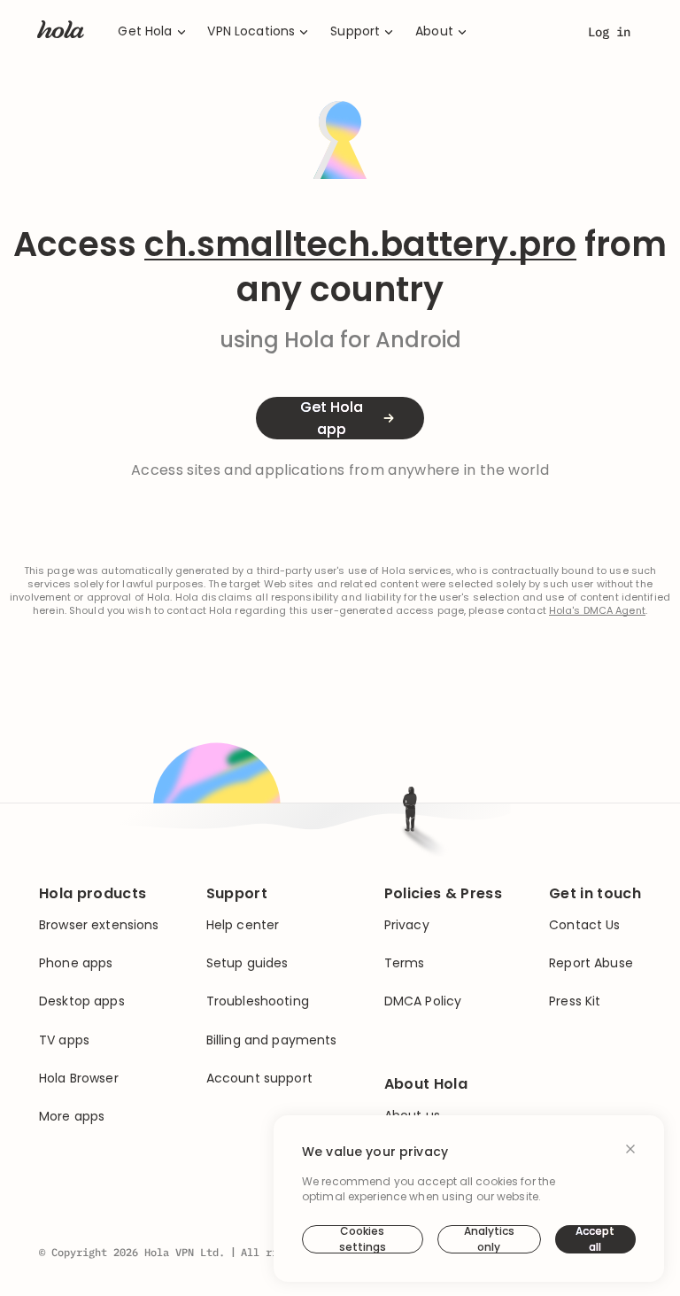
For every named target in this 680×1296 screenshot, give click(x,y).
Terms (404, 963)
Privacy (406, 925)
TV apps (64, 1040)
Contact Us (584, 925)
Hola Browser (79, 1078)
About (434, 31)
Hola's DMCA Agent (597, 610)
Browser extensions (99, 925)
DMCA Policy (423, 1001)
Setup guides (247, 963)
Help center (243, 925)
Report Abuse (591, 963)
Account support (259, 1078)
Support (355, 31)
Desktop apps (82, 1001)
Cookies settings (362, 1239)
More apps (71, 1116)
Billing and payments (271, 1040)
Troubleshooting (257, 1001)
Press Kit (574, 1001)
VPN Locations (251, 31)
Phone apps (75, 963)
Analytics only (489, 1239)
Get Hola (145, 31)
